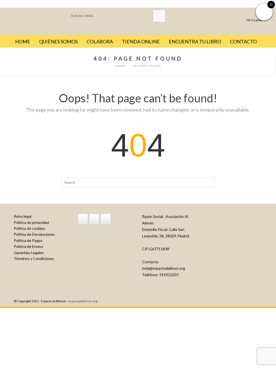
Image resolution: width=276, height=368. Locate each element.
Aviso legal (23, 216)
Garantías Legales (29, 252)
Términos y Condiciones (34, 258)
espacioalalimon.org (82, 301)
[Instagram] (94, 219)
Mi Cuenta (254, 20)
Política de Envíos (28, 246)
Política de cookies (29, 228)
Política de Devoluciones (34, 234)
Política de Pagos (28, 240)
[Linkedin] (106, 219)
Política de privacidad (31, 222)
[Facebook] (83, 219)
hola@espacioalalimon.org (163, 268)
